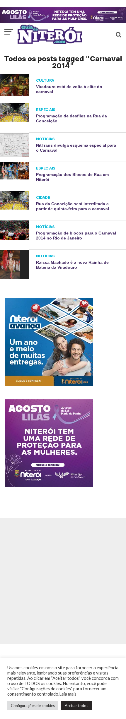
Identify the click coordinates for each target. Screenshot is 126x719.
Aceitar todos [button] (76, 705)
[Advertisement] (63, 581)
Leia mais (67, 693)
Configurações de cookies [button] (33, 705)
